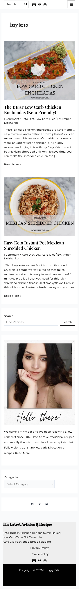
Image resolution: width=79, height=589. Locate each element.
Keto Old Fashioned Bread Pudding (27, 541)
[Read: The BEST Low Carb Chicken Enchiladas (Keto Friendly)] (39, 70)
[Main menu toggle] (71, 5)
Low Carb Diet (45, 119)
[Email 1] (34, 560)
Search (67, 322)
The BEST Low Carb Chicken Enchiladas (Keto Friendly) (32, 109)
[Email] (34, 4)
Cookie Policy (40, 554)
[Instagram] (45, 4)
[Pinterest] (39, 4)
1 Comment (11, 119)
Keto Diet (28, 119)
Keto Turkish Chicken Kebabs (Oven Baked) (32, 533)
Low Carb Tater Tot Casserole (22, 537)
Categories (11, 477)
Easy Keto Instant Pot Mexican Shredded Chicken (34, 245)
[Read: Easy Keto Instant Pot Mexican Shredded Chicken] (39, 206)
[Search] (26, 4)
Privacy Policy (39, 548)
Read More (22, 453)
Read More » (12, 165)
